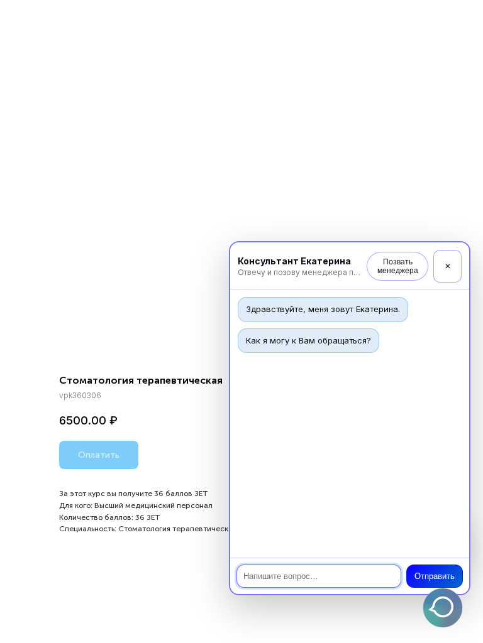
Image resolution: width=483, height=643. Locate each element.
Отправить (434, 576)
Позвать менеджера (397, 266)
